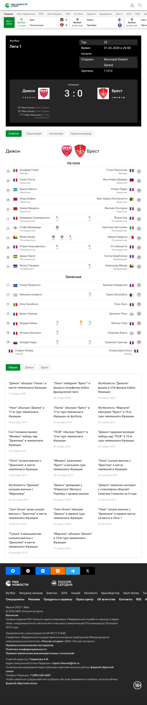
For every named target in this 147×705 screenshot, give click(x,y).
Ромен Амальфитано (42, 116)
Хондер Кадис (28, 342)
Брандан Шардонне (115, 284)
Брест (117, 90)
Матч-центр (9, 22)
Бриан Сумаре (28, 313)
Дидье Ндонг (28, 255)
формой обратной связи (21, 683)
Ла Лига (78, 14)
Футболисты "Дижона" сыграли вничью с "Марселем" (24, 489)
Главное (8, 14)
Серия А (91, 14)
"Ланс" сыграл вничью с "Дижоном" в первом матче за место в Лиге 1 (116, 514)
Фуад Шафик (42, 107)
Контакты (125, 599)
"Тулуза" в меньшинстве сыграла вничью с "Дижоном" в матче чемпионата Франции (25, 540)
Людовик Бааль (117, 332)
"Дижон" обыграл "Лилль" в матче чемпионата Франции (28, 385)
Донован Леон (118, 313)
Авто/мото (90, 593)
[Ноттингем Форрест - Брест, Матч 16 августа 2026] (112, 97)
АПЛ (67, 14)
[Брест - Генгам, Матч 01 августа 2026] (119, 97)
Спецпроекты (15, 599)
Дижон (29, 90)
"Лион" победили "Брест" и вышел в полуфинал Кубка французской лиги (71, 388)
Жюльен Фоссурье (116, 208)
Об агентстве (106, 599)
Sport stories (131, 593)
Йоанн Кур (120, 217)
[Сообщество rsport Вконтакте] (43, 571)
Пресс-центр (84, 599)
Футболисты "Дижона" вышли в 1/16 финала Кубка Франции (116, 388)
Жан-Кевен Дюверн (115, 179)
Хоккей (75, 593)
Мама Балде (27, 107)
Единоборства (110, 593)
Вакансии (12, 615)
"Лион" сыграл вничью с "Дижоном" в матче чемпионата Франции (25, 465)
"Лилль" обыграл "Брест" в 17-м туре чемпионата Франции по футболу (71, 412)
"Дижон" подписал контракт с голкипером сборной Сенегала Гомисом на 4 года (117, 489)
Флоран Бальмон (30, 332)
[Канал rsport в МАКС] (13, 571)
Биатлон (52, 593)
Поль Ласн (120, 304)
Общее (13, 367)
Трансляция (34, 133)
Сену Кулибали (29, 304)
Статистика (56, 133)
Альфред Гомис (29, 169)
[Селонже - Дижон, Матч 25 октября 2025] (34, 97)
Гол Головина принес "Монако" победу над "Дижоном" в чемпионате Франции (26, 438)
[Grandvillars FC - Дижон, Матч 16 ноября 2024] (27, 97)
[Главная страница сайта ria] (6, 5)
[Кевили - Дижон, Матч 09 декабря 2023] (23, 97)
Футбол (14, 40)
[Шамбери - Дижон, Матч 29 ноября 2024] (30, 97)
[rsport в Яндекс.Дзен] (28, 571)
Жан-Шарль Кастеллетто (112, 198)
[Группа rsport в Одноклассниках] (58, 571)
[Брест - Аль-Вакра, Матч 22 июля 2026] (121, 97)
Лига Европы (54, 14)
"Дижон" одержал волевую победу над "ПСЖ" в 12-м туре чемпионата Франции (116, 436)
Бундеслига (106, 14)
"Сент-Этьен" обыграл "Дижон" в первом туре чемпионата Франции (69, 514)
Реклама (34, 599)
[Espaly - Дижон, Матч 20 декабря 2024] (32, 97)
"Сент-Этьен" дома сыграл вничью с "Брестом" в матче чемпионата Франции (28, 514)
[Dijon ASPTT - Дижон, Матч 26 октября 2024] (25, 97)
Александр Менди (116, 265)
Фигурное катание (31, 593)
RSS (138, 599)
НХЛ (137, 14)
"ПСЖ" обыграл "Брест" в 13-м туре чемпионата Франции (70, 436)
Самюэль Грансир (116, 342)
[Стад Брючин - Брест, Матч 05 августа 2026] (117, 97)
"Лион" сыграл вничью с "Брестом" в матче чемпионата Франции (114, 465)
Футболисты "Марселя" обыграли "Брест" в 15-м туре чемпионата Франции (116, 412)
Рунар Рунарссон (30, 284)
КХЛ (129, 14)
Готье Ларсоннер (116, 169)
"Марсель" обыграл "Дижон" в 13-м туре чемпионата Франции (72, 538)
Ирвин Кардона (117, 236)
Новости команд (81, 133)
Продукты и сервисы (58, 599)
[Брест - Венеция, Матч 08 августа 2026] (114, 97)
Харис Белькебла (116, 294)
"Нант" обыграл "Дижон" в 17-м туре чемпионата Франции (26, 412)
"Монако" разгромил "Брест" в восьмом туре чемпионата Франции (69, 465)
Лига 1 (119, 14)
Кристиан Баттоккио (114, 227)
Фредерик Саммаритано (35, 217)
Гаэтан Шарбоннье (115, 255)
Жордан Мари (28, 323)
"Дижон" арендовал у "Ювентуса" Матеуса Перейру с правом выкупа (71, 489)
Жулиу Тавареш (29, 265)
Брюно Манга (28, 188)
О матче (14, 133)
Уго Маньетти (119, 246)
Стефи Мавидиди (32, 114)
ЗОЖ (64, 593)
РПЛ (41, 14)
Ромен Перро (119, 188)
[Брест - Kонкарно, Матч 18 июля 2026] (124, 97)
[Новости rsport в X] (87, 571)
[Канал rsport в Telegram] (72, 571)
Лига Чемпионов (26, 14)
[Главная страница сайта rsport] (25, 5)
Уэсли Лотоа (27, 179)
